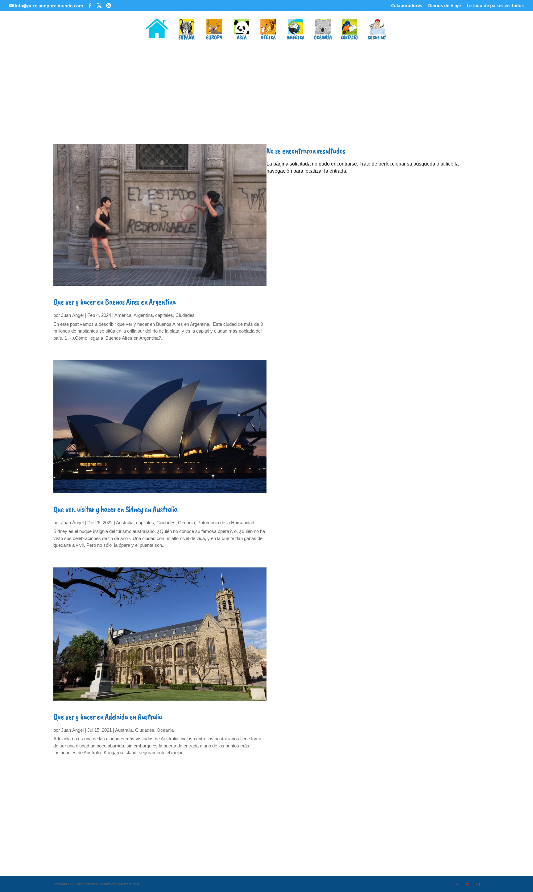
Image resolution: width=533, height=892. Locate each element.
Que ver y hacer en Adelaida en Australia (107, 716)
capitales (164, 315)
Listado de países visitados (495, 5)
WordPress (131, 884)
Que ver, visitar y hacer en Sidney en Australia (115, 509)
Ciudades (185, 315)
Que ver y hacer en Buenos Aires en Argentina (114, 301)
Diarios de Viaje (444, 5)
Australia (125, 522)
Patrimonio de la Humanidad (225, 522)
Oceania (186, 522)
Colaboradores (406, 5)
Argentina (143, 315)
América (122, 315)
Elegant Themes (85, 884)
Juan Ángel (72, 315)
